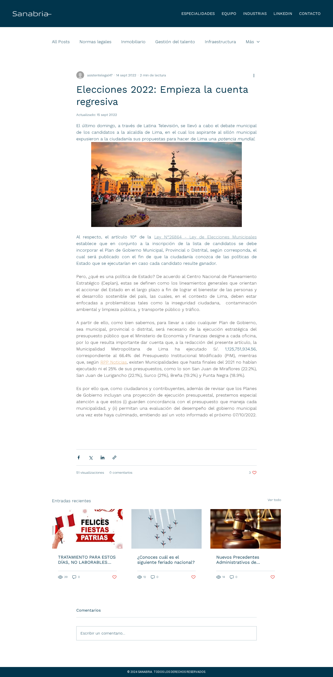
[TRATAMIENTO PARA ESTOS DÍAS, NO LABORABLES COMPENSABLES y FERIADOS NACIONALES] (87, 529)
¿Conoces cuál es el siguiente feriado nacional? (166, 559)
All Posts (61, 41)
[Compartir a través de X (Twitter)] (90, 457)
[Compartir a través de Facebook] (78, 457)
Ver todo (274, 500)
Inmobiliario (133, 41)
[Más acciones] (254, 75)
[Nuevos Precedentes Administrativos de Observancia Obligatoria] (245, 529)
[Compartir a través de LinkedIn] (102, 457)
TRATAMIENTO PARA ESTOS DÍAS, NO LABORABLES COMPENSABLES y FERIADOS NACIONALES (87, 559)
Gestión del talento (175, 41)
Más (250, 41)
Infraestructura (220, 41)
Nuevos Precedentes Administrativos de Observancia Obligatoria (241, 559)
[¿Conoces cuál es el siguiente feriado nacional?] (166, 529)
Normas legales (95, 41)
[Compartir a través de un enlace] (114, 457)
